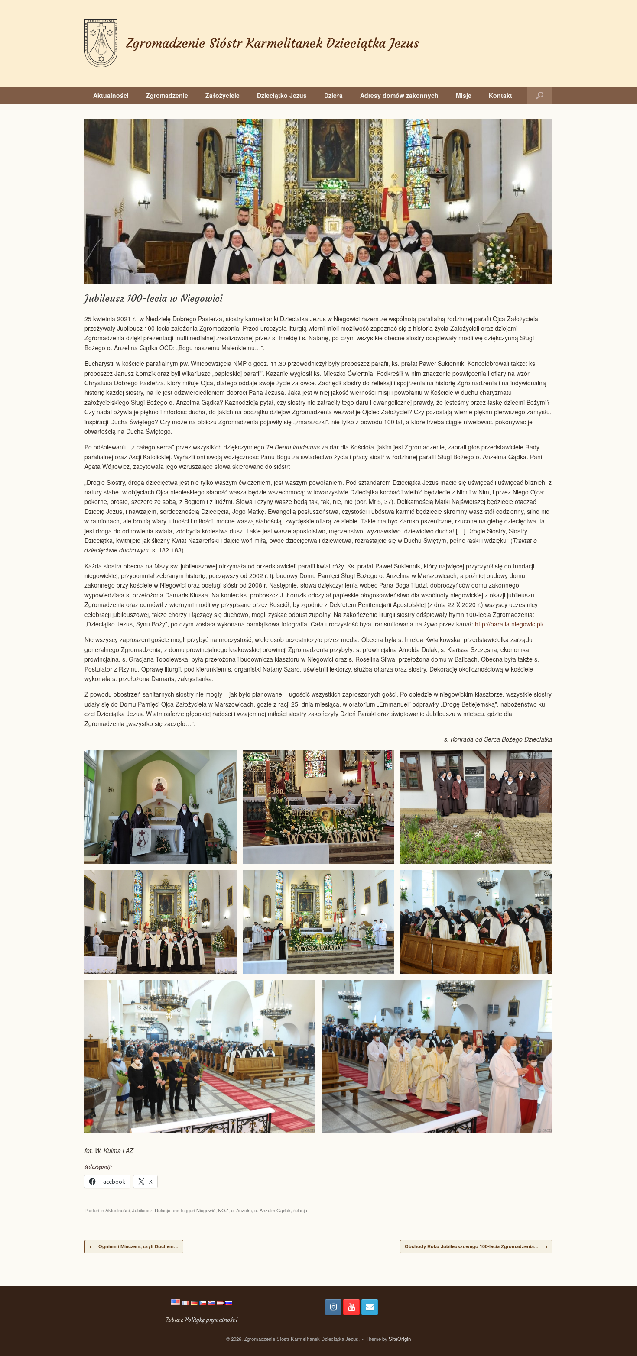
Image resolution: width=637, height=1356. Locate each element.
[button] (539, 95)
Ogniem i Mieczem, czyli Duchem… (134, 1246)
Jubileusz (142, 1210)
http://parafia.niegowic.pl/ (509, 624)
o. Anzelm (241, 1210)
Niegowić (205, 1210)
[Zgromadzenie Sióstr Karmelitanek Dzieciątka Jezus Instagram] (333, 1307)
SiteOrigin (400, 1338)
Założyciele (222, 95)
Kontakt (500, 95)
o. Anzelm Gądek (272, 1210)
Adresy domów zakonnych (399, 95)
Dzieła (333, 95)
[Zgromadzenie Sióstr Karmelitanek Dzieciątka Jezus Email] (369, 1307)
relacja (300, 1210)
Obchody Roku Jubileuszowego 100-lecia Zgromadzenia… (476, 1246)
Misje (463, 95)
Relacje (162, 1210)
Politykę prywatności (211, 1320)
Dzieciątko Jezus (282, 95)
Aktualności (111, 95)
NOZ (223, 1210)
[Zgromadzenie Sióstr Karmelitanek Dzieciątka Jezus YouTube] (351, 1307)
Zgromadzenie (167, 95)
